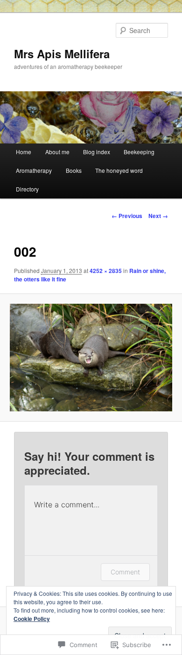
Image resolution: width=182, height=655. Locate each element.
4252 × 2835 (106, 270)
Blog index (96, 152)
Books (74, 170)
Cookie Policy (32, 618)
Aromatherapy (34, 170)
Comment (125, 572)
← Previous (127, 216)
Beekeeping (139, 152)
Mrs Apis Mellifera (62, 53)
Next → (158, 216)
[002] (91, 358)
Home (23, 152)
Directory (27, 189)
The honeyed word (119, 170)
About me (57, 152)
